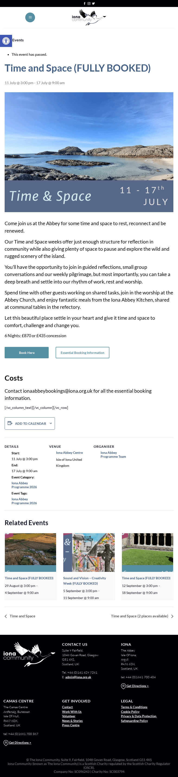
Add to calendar (30, 423)
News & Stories (72, 721)
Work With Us (72, 712)
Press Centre (70, 725)
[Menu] (30, 18)
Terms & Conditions (134, 707)
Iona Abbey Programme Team (113, 454)
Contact (67, 707)
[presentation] (30, 552)
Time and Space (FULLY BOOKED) (29, 578)
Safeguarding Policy (134, 721)
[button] (6, 41)
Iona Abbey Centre (69, 452)
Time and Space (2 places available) (140, 616)
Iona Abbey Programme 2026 (24, 485)
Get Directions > (137, 686)
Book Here (27, 353)
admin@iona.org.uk (78, 677)
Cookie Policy (130, 712)
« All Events (14, 40)
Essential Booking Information (82, 353)
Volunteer (68, 716)
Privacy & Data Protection (139, 716)
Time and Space (22, 616)
